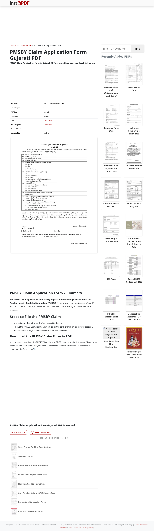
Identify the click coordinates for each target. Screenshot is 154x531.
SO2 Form (111, 279)
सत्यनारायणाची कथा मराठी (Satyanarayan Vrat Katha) (111, 91)
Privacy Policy (88, 527)
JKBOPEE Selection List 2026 (111, 317)
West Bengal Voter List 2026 (111, 240)
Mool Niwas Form (134, 89)
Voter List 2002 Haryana (134, 205)
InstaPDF (14, 45)
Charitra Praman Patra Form (134, 167)
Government (26, 45)
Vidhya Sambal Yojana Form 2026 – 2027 (111, 168)
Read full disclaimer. (141, 525)
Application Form (49, 120)
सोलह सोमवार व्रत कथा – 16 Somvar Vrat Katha (134, 354)
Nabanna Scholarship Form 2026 (134, 131)
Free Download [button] (40, 432)
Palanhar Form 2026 (111, 129)
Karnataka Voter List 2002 (111, 205)
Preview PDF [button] (18, 432)
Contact (78, 527)
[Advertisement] (77, 25)
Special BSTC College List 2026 (134, 280)
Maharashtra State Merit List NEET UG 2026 (134, 317)
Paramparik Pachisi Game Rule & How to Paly (134, 242)
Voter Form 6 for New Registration (111, 344)
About (71, 527)
